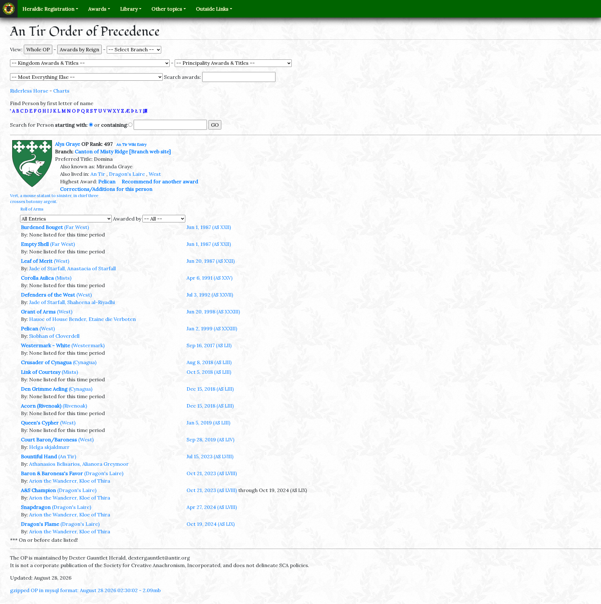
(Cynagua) (84, 362)
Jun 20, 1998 (213, 311)
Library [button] (129, 9)
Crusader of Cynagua (46, 362)
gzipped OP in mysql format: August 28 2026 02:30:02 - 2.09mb (85, 590)
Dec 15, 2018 (210, 389)
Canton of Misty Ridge (101, 151)
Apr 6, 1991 (210, 278)
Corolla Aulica (37, 278)
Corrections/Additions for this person (106, 189)
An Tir (97, 174)
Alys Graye (67, 144)
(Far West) (76, 227)
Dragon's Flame (40, 524)
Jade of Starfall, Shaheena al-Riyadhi (72, 302)
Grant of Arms (38, 311)
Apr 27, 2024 (212, 507)
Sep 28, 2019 (210, 439)
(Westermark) (88, 345)
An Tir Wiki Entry (131, 144)
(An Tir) (67, 456)
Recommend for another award (160, 181)
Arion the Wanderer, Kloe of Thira (69, 481)
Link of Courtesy (40, 372)
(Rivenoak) (75, 406)
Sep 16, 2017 (209, 345)
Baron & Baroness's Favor (52, 473)
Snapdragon (36, 507)
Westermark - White (45, 345)
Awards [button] (97, 9)
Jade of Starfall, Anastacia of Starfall (72, 268)
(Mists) (63, 278)
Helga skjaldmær (49, 447)
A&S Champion (38, 490)
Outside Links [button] (212, 9)
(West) (61, 261)
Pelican (107, 181)
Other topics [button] (167, 9)
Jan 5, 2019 (208, 422)
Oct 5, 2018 (209, 372)
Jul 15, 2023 (210, 456)
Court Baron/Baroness (49, 439)
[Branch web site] (150, 151)
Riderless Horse (29, 91)
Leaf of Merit (37, 261)
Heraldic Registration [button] (48, 9)
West (155, 174)
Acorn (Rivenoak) (41, 406)
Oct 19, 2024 (211, 524)
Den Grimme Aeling (44, 389)
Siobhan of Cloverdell (54, 336)
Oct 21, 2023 (212, 473)
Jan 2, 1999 (212, 328)
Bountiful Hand (39, 456)
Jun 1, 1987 (209, 227)
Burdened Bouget (42, 227)
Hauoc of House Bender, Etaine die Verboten (82, 319)
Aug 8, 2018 (209, 362)
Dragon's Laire (127, 174)
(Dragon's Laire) (103, 473)
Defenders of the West (48, 295)
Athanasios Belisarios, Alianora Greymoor (79, 464)
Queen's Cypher (40, 422)
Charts (61, 91)
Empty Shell (35, 244)
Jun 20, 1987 (211, 261)
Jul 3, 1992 (210, 295)
